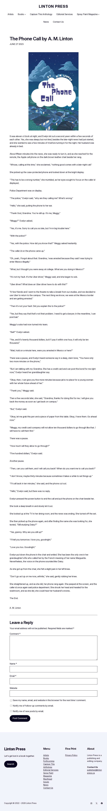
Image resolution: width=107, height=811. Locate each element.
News (45, 785)
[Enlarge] (75, 55)
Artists (46, 755)
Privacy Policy (71, 755)
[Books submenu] (25, 14)
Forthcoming (48, 761)
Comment (15, 634)
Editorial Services (50, 770)
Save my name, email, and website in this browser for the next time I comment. (49, 700)
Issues (46, 782)
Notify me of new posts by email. (28, 711)
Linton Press (53, 6)
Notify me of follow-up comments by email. (33, 705)
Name (13, 663)
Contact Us (48, 788)
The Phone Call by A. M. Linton (41, 38)
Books (46, 758)
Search (10, 764)
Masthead (47, 779)
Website (13, 688)
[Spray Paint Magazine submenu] (98, 14)
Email (13, 676)
